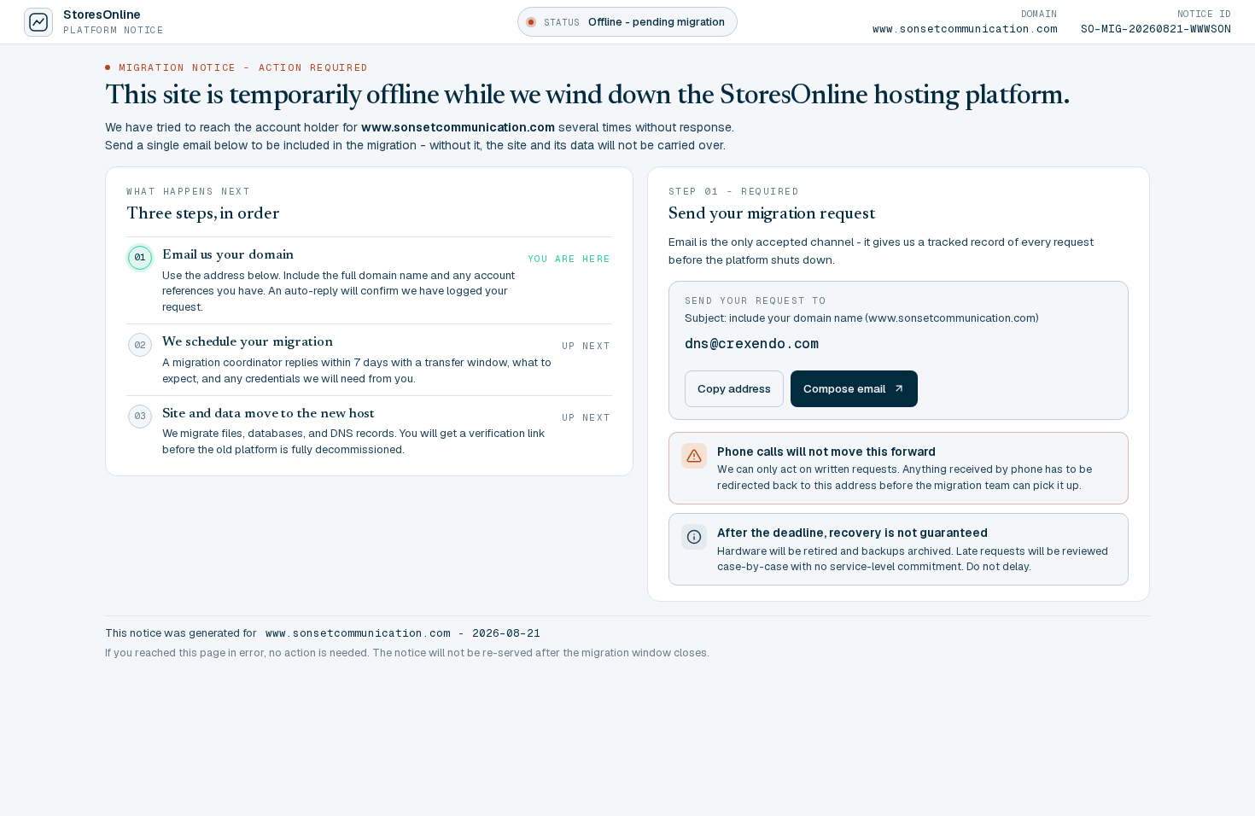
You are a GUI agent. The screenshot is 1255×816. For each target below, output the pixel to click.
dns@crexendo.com (752, 344)
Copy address (734, 388)
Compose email (844, 388)
